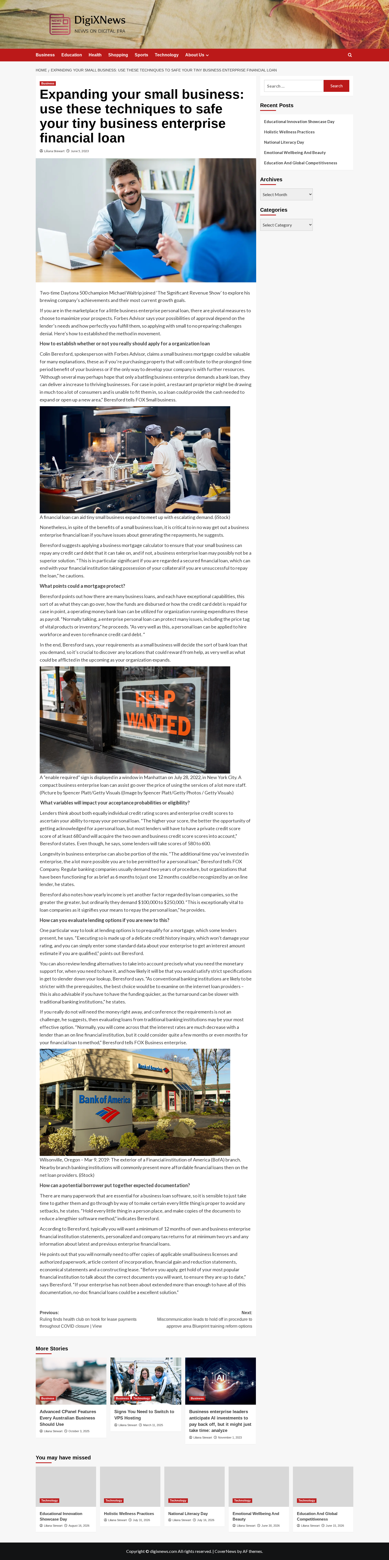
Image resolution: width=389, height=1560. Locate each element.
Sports (141, 55)
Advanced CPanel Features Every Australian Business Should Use (68, 1418)
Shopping (118, 55)
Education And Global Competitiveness (300, 162)
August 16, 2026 (79, 1525)
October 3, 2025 (79, 1431)
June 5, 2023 (80, 151)
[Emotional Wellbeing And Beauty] (259, 1487)
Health (95, 55)
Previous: (88, 1319)
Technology (167, 55)
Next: (204, 1319)
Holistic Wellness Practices (289, 131)
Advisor (137, 318)
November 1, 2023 (230, 1437)
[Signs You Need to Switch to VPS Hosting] (145, 1381)
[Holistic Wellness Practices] (130, 1487)
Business (45, 55)
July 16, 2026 (205, 1520)
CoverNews (225, 1551)
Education (71, 55)
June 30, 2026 (270, 1525)
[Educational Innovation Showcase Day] (66, 1487)
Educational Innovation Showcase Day (299, 121)
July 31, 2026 (141, 1520)
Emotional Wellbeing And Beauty (295, 152)
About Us (194, 55)
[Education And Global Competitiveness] (323, 1487)
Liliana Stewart (54, 151)
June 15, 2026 (335, 1525)
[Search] (350, 55)
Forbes (121, 318)
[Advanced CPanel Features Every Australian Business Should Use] (71, 1381)
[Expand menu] (207, 55)
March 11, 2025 (153, 1425)
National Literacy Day (284, 142)
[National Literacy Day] (194, 1487)
